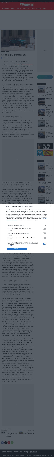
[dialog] (27, 228)
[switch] (44, 229)
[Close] (51, 206)
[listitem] (27, 225)
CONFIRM (16, 248)
